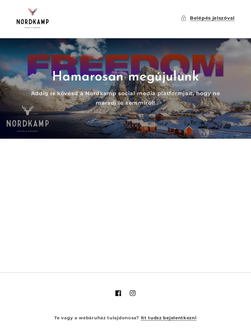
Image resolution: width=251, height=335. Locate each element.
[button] (208, 18)
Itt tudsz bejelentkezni (169, 317)
